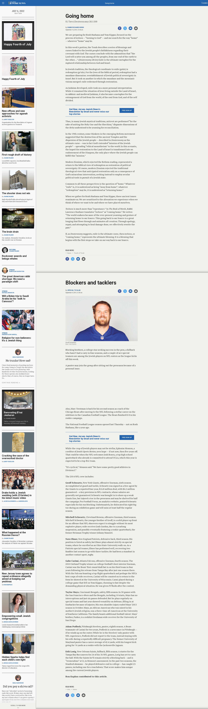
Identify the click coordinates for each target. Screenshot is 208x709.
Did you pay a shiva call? (18, 686)
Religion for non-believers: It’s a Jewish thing (16, 339)
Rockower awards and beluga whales (14, 257)
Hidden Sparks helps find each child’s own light (15, 658)
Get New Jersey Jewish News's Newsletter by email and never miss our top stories (89, 111)
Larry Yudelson (9, 119)
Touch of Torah (79, 253)
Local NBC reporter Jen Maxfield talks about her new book (16, 162)
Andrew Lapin (23, 501)
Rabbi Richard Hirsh (76, 27)
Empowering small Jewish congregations (16, 617)
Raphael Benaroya (8, 292)
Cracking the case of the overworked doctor (15, 457)
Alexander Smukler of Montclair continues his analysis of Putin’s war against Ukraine (17, 542)
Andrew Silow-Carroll (9, 334)
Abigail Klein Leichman (11, 622)
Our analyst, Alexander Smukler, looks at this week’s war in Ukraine (17, 239)
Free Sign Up (127, 110)
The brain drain (10, 231)
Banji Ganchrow (18, 357)
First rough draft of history (17, 154)
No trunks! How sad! (18, 360)
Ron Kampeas (8, 584)
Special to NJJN (74, 290)
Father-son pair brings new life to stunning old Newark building (16, 422)
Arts (68, 689)
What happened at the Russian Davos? (14, 534)
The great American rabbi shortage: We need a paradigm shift (16, 279)
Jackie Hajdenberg (10, 501)
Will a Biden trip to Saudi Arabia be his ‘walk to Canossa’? (15, 299)
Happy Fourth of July (17, 44)
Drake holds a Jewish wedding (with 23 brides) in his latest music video (17, 495)
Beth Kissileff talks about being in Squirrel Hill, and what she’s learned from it (17, 200)
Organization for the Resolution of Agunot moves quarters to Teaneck (17, 123)
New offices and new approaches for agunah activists (15, 113)
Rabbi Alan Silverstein (16, 271)
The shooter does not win (16, 193)
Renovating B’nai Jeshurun (13, 414)
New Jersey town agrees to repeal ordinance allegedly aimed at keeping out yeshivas (17, 577)
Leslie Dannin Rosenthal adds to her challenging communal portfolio (15, 626)
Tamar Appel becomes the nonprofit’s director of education (15, 667)
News (69, 253)
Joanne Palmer (9, 158)
